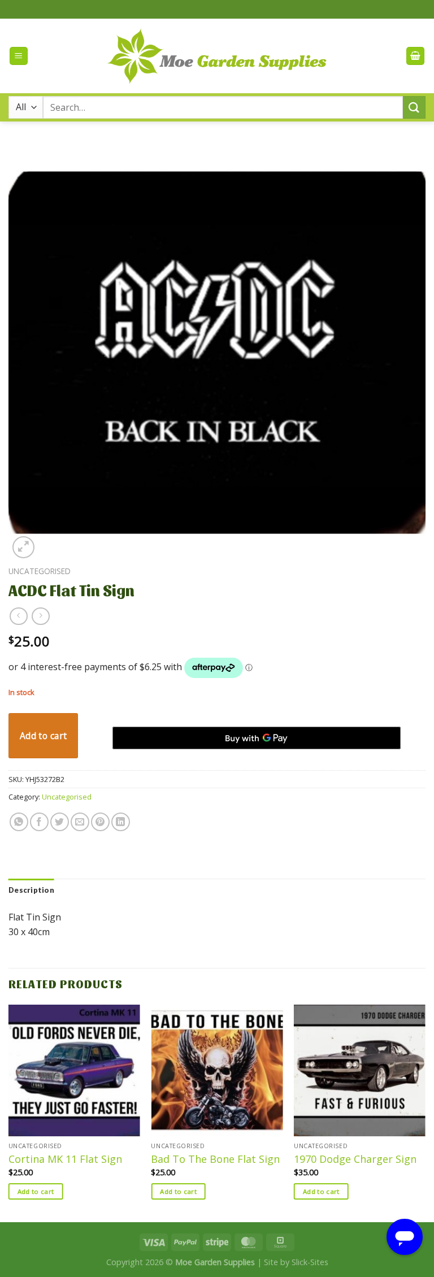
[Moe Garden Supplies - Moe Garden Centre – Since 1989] (217, 56)
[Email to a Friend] (80, 822)
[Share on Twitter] (59, 822)
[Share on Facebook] (39, 822)
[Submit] (414, 107)
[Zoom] (23, 547)
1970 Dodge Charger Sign (355, 1159)
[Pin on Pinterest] (100, 822)
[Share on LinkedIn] (120, 822)
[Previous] (9, 1112)
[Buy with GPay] (256, 738)
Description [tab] (31, 889)
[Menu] (19, 56)
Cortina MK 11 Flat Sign (65, 1159)
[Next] (424, 1112)
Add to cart (43, 735)
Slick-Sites (310, 1262)
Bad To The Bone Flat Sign (215, 1159)
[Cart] (415, 56)
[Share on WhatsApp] (19, 822)
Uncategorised (39, 571)
